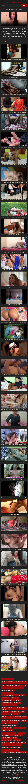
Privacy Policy (17, 780)
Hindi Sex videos (22, 782)
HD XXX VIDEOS (14, 775)
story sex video (5, 747)
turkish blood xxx (6, 714)
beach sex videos (6, 688)
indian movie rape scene (18, 688)
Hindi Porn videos (12, 782)
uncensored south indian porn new (10, 749)
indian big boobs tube (7, 730)
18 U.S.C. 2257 (9, 780)
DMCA (3, 780)
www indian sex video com (8, 742)
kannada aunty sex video (8, 692)
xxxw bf (3, 720)
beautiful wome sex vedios (8, 690)
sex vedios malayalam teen (8, 700)
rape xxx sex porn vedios (8, 679)
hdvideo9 (15, 737)
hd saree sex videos (15, 747)
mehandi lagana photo (7, 702)
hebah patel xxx (21, 695)
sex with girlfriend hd (7, 727)
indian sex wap (17, 740)
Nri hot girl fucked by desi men (9, 725)
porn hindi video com (7, 740)
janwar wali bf (5, 711)
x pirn (3, 685)
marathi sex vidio (17, 727)
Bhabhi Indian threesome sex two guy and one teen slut (14, 717)
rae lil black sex (5, 735)
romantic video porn (21, 742)
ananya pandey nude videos (8, 695)
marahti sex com (21, 732)
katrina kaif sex (14, 697)
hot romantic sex (6, 697)
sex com (18, 700)
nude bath (23, 720)
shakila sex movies (6, 745)
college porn (17, 702)
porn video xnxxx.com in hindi (17, 711)
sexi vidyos (4, 723)
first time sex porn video (16, 735)
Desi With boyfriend (6, 737)
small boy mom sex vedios (13, 720)
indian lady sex (9, 685)
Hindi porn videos (14, 2)
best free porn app (16, 745)
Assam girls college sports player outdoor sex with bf (14, 682)
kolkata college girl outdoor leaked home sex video (14, 752)
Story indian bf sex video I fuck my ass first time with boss (13, 708)
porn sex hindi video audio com (9, 705)
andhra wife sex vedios (20, 685)
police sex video (15, 714)
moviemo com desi (13, 723)
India (24, 727)
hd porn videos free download (9, 732)
